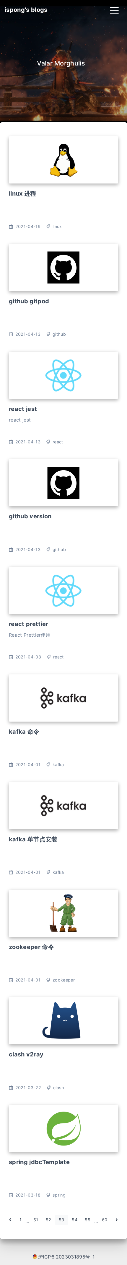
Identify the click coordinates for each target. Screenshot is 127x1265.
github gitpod (29, 301)
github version (30, 516)
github (59, 334)
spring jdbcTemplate (39, 1162)
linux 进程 (22, 193)
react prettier (28, 623)
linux (57, 226)
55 (87, 1219)
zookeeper (64, 979)
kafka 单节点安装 (33, 839)
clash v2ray (26, 1054)
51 (35, 1219)
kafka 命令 (24, 731)
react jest (23, 408)
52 (48, 1219)
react (58, 441)
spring (59, 1194)
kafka (58, 764)
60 (105, 1219)
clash (58, 1087)
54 (74, 1219)
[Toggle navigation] (114, 10)
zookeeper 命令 (31, 947)
